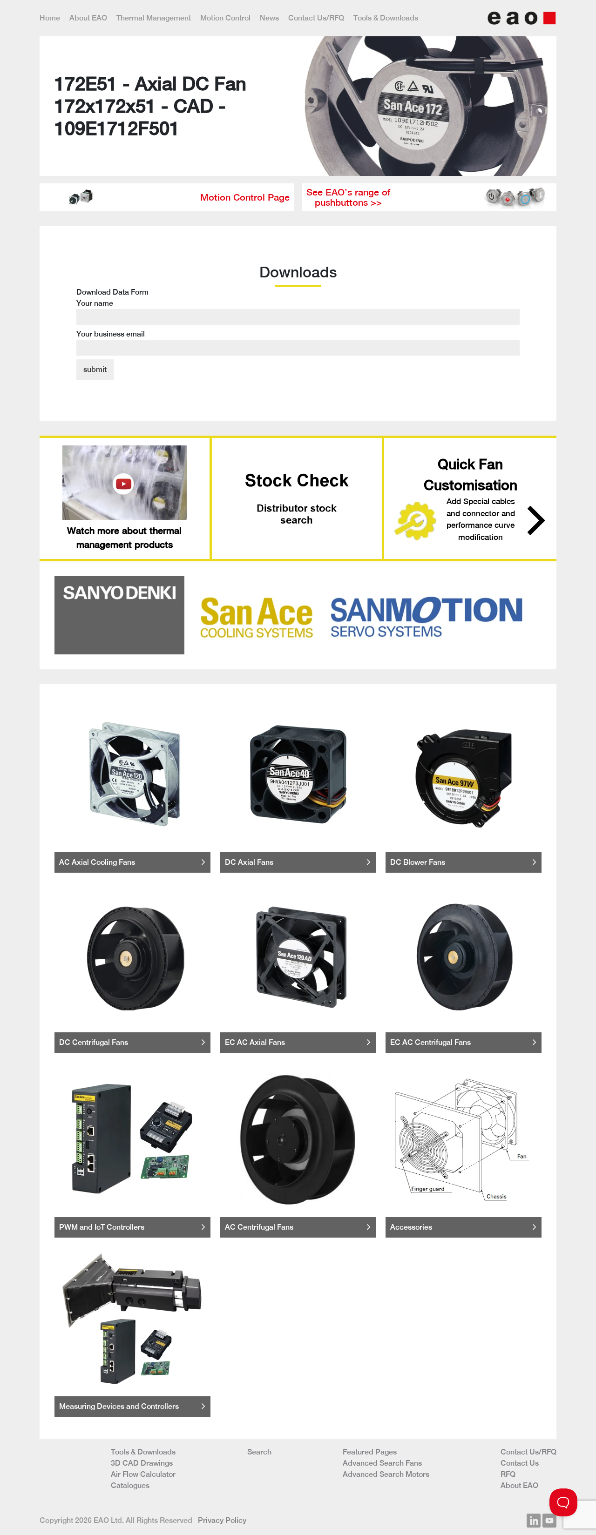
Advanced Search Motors (386, 1474)
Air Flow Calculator (143, 1474)
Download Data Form (112, 313)
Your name (94, 303)
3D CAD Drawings (142, 1463)
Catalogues (130, 1485)
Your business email (110, 334)
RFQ (508, 1474)
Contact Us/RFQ (316, 17)
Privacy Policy (222, 1520)
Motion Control (225, 17)
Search (259, 1451)
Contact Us (520, 1463)
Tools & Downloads (385, 17)
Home (50, 17)
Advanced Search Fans (382, 1463)
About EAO (88, 17)
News (269, 17)
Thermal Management (153, 17)
